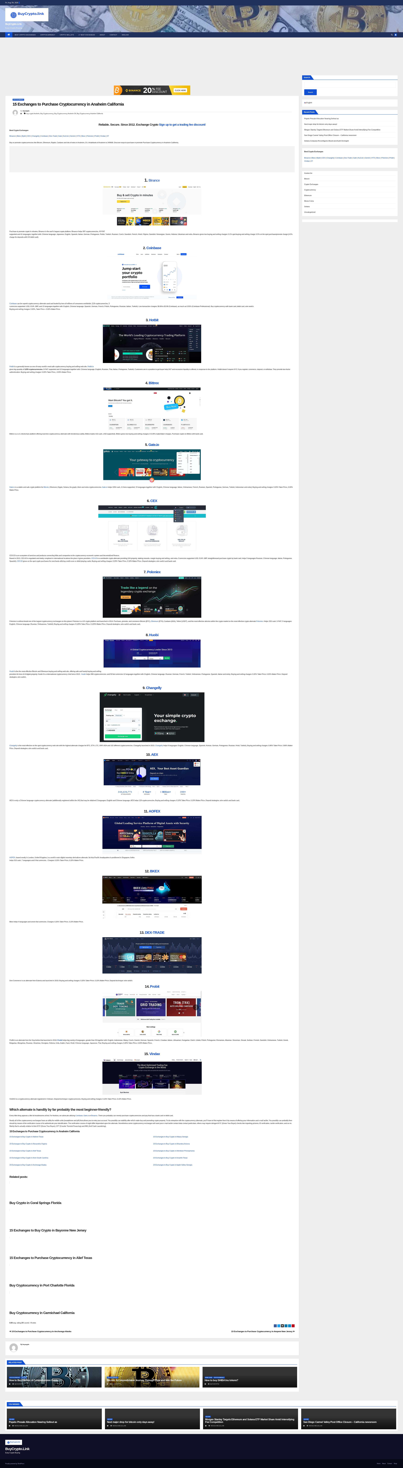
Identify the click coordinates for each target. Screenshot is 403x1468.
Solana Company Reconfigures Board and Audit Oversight (326, 141)
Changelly (35, 136)
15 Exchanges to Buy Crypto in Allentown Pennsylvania (173, 1151)
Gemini (72, 136)
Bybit (24, 136)
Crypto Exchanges (311, 184)
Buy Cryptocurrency (47, 113)
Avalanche (308, 173)
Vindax (102, 136)
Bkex (19, 136)
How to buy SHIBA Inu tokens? (221, 1380)
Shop (395, 1463)
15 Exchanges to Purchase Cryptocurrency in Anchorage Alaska (41, 1331)
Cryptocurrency (47, 35)
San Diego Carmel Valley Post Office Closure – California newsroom (330, 135)
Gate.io (153, 445)
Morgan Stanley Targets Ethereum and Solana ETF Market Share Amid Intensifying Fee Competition (342, 130)
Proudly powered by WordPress (14, 1463)
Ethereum (154, 621)
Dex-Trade (53, 136)
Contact (113, 35)
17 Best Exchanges (87, 35)
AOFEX (154, 811)
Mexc (83, 136)
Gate (60, 136)
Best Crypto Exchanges (25, 35)
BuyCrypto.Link (13, 24)
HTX (78, 136)
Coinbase (44, 136)
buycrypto (26, 111)
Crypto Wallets (67, 35)
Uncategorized (309, 212)
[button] (392, 35)
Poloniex (90, 136)
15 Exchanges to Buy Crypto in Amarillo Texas (170, 1158)
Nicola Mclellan (21, 1426)
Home (378, 1463)
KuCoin (66, 136)
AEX (154, 755)
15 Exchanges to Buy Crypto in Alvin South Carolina (28, 1158)
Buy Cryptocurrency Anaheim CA (65, 113)
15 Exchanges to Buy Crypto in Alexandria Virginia (28, 1144)
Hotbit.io (91, 366)
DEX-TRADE (154, 932)
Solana (307, 206)
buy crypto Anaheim (33, 113)
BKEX (154, 871)
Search (307, 77)
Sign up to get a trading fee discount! (182, 124)
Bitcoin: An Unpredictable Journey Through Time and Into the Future (144, 1380)
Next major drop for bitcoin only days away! (320, 124)
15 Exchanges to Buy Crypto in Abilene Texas (26, 1137)
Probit (97, 136)
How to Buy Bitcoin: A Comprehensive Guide (33, 1380)
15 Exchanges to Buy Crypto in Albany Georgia (170, 1137)
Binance (12, 136)
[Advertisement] (201, 53)
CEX (29, 136)
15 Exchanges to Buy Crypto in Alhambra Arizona (171, 1144)
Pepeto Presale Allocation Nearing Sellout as (321, 119)
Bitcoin (46, 487)
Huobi (153, 635)
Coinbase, (79, 1115)
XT (108, 136)
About (102, 35)
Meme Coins (208, 1377)
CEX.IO (94, 558)
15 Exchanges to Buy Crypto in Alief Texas (25, 1151)
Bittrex (154, 383)
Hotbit (153, 320)
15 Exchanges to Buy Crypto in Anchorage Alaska (27, 1165)
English (125, 35)
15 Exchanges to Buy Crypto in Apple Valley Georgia (172, 1165)
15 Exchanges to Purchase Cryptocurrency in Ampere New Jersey (262, 1331)
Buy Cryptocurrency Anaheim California (90, 113)
